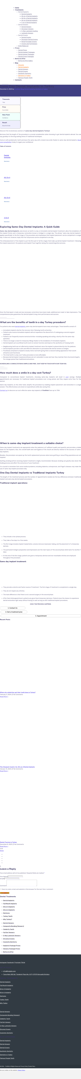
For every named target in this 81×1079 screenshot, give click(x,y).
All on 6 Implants (5, 992)
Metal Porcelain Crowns (29, 42)
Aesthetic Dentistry (24, 73)
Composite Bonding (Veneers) (10, 1015)
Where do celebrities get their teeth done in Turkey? (18, 692)
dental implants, (20, 326)
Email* (2, 879)
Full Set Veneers (5, 1022)
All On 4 (7, 177)
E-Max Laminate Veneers (8, 1026)
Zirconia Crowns (5, 1029)
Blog (16, 63)
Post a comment (5, 892)
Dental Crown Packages (26, 56)
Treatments (19, 10)
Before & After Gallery (25, 61)
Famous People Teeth (25, 78)
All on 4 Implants (5, 989)
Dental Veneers (26, 27)
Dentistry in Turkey (24, 76)
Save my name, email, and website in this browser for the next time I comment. (27, 889)
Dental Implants (26, 14)
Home (17, 8)
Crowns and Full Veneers (29, 44)
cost (67, 377)
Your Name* (4, 876)
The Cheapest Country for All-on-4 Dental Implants (17, 767)
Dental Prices (22, 50)
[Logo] (22, 1)
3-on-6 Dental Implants (29, 22)
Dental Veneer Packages (26, 54)
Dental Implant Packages (26, 52)
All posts (21, 65)
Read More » (4, 697)
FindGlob (17, 89)
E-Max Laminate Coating (29, 31)
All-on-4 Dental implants (29, 16)
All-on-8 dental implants (29, 20)
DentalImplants (7, 156)
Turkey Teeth (4, 1000)
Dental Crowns (26, 37)
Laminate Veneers (27, 33)
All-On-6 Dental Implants (29, 18)
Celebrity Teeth (5, 1019)
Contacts (18, 80)
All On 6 (7, 198)
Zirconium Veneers (27, 29)
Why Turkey (3, 1003)
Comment (3, 886)
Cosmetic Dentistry (6, 1033)
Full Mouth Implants (6, 985)
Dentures (3, 996)
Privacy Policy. (21, 1070)
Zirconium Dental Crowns (29, 39)
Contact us (4, 390)
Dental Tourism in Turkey (8, 842)
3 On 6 (6, 218)
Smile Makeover (23, 46)
